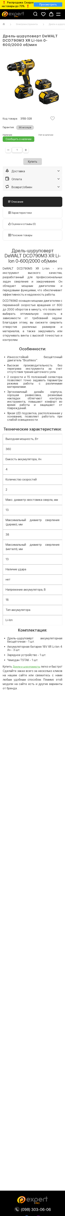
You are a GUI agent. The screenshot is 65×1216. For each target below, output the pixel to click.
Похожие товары (21, 235)
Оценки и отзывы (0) (23, 224)
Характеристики (21, 212)
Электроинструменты (27, 24)
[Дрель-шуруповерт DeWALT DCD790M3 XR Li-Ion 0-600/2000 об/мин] (32, 82)
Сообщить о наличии (18, 139)
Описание (17, 201)
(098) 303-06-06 (35, 1209)
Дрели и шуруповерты (26, 666)
